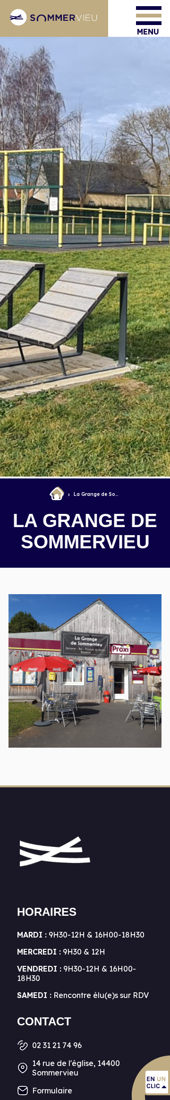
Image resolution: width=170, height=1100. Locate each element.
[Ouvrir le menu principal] (149, 15)
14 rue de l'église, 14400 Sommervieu (76, 1067)
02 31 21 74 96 (57, 1045)
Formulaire (52, 1090)
